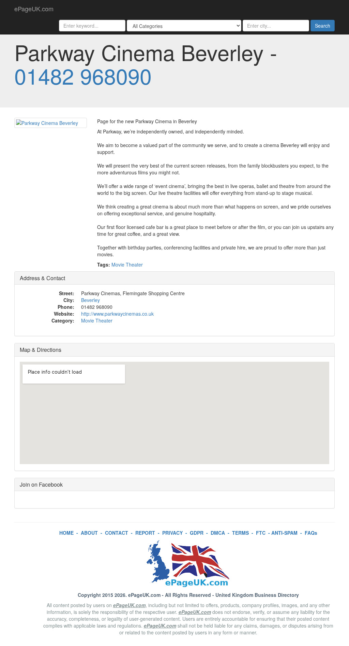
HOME (66, 532)
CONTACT (116, 532)
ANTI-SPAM (284, 532)
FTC (260, 532)
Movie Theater (127, 264)
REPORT (145, 532)
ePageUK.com (34, 8)
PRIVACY (172, 532)
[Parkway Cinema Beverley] (50, 123)
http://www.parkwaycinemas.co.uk (117, 313)
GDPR (196, 532)
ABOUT (89, 532)
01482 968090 (83, 75)
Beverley (90, 300)
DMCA (218, 532)
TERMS (240, 532)
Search (322, 25)
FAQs (311, 532)
